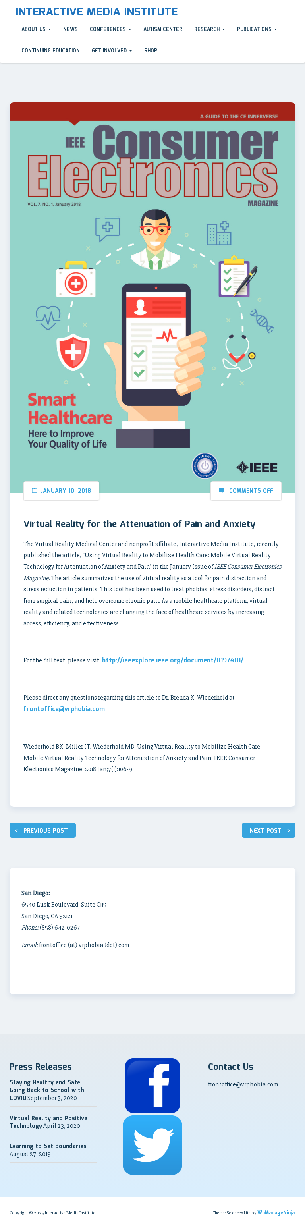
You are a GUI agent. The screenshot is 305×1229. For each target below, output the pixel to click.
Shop (150, 51)
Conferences (108, 29)
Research (207, 29)
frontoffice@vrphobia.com (64, 709)
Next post (266, 831)
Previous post (45, 831)
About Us (34, 29)
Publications (255, 29)
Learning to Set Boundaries (48, 1146)
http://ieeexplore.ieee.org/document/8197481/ (172, 661)
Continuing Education (50, 51)
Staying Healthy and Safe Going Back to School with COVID (47, 1091)
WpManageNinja (276, 1213)
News (70, 29)
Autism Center (162, 29)
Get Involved (110, 51)
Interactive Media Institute (96, 12)
